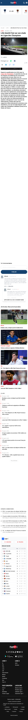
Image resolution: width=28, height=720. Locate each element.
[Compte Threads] (22, 652)
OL (1, 366)
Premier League (5, 345)
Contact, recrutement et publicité (14, 701)
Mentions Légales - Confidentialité (14, 699)
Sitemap (21, 711)
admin (5, 57)
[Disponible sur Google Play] (9, 656)
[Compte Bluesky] (20, 652)
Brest (2, 325)
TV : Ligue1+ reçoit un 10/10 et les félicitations (11, 426)
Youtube (15, 709)
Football (22, 707)
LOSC (2, 30)
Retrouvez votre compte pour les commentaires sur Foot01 (13, 704)
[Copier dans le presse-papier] (9, 64)
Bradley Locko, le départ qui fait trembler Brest (13, 399)
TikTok (8, 711)
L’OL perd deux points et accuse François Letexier (13, 441)
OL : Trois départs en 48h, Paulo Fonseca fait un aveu (13, 413)
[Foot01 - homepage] (14, 2)
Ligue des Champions (7, 74)
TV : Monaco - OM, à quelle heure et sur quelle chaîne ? (13, 455)
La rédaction (7, 707)
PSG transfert (15, 707)
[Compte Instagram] (11, 652)
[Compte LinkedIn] (13, 652)
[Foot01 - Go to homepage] (14, 647)
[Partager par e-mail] (13, 64)
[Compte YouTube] (17, 652)
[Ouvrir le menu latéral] (1, 3)
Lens (2, 386)
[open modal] (26, 3)
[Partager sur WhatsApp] (11, 61)
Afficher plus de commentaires (14, 299)
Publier (14, 272)
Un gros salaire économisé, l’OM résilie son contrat (14, 433)
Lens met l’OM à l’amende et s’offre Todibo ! (14, 420)
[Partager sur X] (2, 64)
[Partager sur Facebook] (14, 61)
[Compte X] (7, 652)
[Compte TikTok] (15, 652)
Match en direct (8, 709)
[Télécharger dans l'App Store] (19, 656)
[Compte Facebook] (9, 652)
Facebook (14, 711)
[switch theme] (24, 3)
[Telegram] (6, 64)
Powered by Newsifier (14, 715)
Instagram (22, 709)
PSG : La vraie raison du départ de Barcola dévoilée (14, 448)
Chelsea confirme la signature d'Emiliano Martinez (13, 406)
